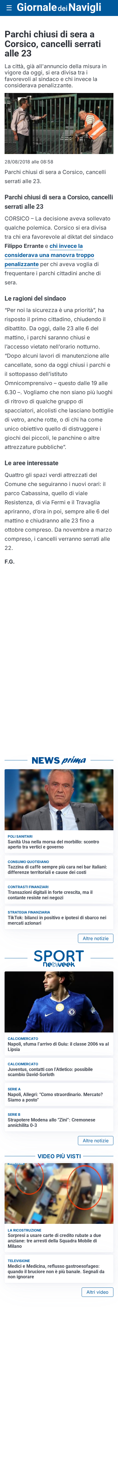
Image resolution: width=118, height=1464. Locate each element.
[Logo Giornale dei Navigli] (59, 8)
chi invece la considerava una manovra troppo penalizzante (49, 255)
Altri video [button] (97, 1292)
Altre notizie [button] (96, 938)
